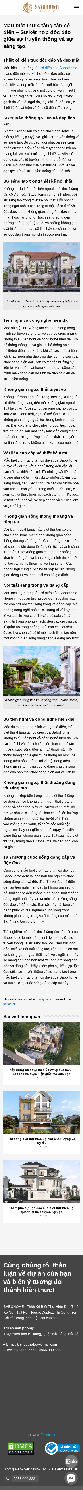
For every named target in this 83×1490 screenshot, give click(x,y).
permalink (9, 1004)
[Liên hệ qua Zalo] (71, 1461)
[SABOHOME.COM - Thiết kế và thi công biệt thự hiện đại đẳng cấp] (41, 7)
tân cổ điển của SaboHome (56, 68)
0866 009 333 (24, 1479)
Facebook (48, 1435)
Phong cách (43, 999)
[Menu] (77, 7)
